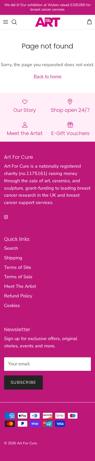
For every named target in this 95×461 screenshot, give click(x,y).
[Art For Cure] (47, 22)
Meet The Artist (20, 286)
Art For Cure (27, 443)
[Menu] (5, 22)
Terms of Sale (18, 277)
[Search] (16, 22)
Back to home (48, 76)
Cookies (12, 305)
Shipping (13, 258)
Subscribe (23, 382)
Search (11, 248)
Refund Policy (18, 296)
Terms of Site (17, 267)
